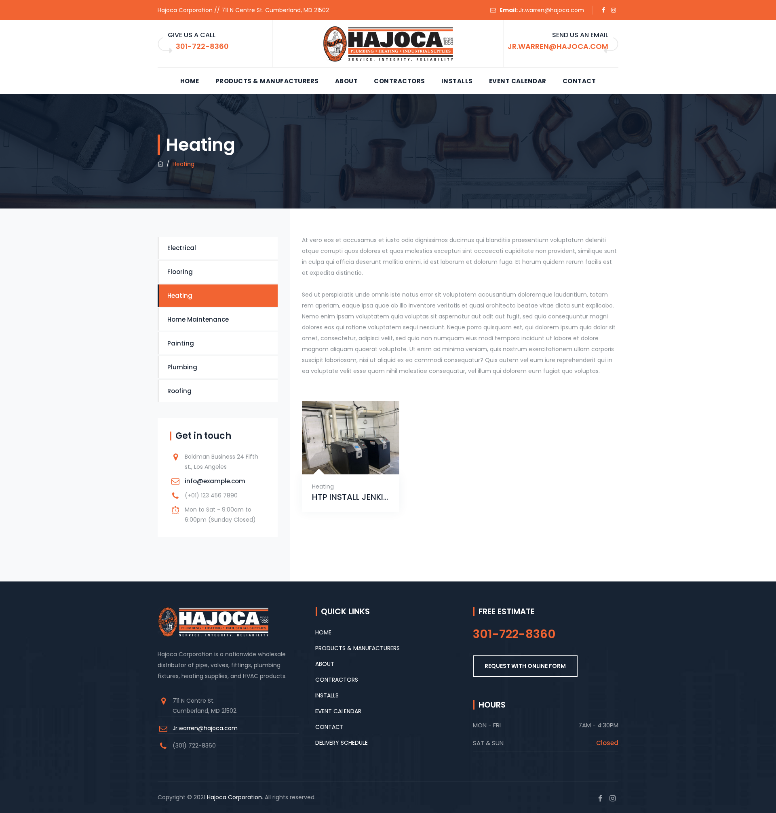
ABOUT (346, 81)
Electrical (181, 248)
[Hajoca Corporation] (388, 44)
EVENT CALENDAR (517, 81)
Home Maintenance (198, 319)
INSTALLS (457, 81)
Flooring (180, 271)
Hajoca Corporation (234, 797)
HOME (189, 81)
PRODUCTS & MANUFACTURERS (267, 81)
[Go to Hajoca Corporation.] (160, 164)
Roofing (179, 391)
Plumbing (182, 367)
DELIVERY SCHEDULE (341, 743)
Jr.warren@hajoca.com (551, 10)
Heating (323, 486)
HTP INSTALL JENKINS (350, 497)
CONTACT (579, 81)
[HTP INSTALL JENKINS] (340, 461)
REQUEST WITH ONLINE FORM (525, 666)
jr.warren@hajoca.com (558, 46)
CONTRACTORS (399, 81)
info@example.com (215, 481)
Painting (180, 343)
